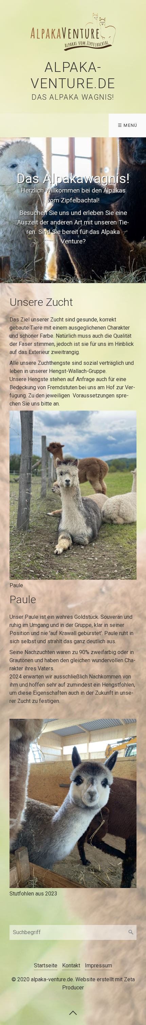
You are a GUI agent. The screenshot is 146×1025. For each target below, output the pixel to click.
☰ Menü (128, 125)
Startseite (45, 965)
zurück (7, 210)
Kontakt (71, 965)
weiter (139, 210)
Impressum (98, 965)
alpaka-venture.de (73, 75)
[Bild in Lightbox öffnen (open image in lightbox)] (73, 495)
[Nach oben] (73, 1012)
